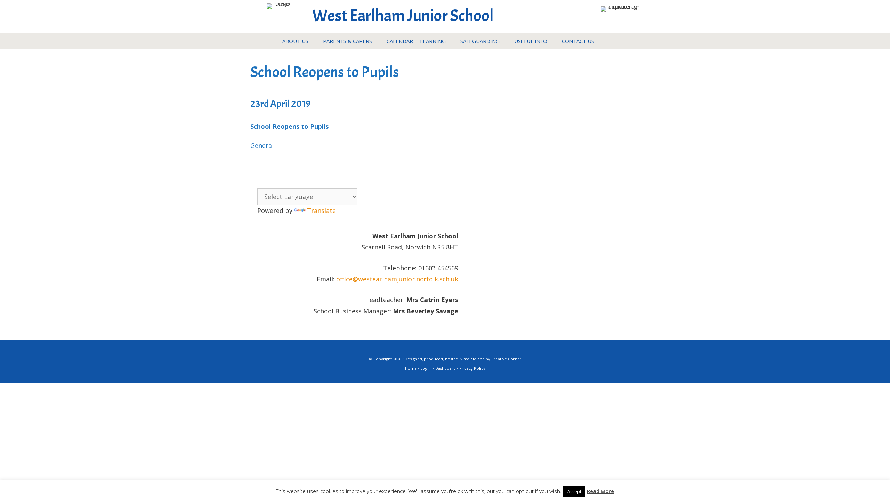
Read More (600, 490)
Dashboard (445, 368)
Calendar (400, 41)
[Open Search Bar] (604, 41)
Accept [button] (574, 491)
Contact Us (578, 41)
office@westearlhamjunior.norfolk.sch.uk (397, 279)
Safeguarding (480, 41)
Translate (321, 210)
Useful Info (530, 41)
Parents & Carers (347, 41)
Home (411, 368)
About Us (295, 41)
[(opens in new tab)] (620, 6)
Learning (433, 41)
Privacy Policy (472, 368)
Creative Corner (506, 358)
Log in (426, 368)
